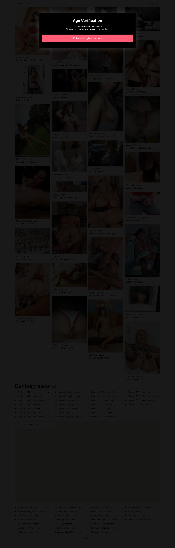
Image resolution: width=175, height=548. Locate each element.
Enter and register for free (87, 38)
